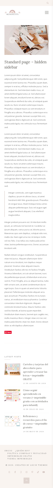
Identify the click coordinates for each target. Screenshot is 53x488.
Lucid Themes (38, 465)
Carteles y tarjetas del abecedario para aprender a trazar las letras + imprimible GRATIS (35, 372)
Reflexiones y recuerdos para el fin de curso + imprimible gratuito (35, 422)
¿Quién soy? (22, 451)
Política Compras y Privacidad (27, 453)
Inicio (8, 451)
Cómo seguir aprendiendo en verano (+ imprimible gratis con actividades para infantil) (35, 398)
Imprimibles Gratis (19, 456)
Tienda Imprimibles (19, 459)
